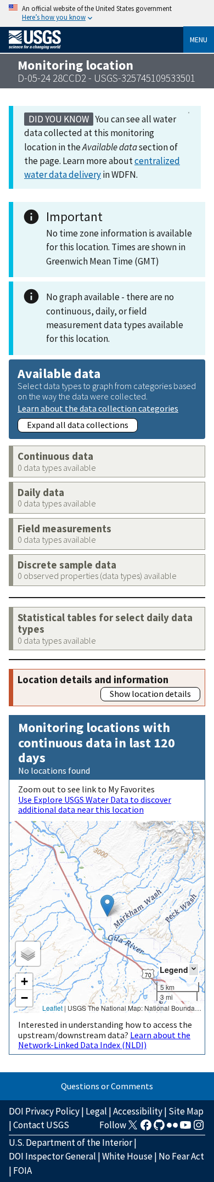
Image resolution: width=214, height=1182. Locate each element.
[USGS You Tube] (185, 1128)
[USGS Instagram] (198, 1128)
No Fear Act (181, 1156)
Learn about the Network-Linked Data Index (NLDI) (104, 1039)
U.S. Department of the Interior (70, 1142)
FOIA (22, 1170)
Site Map (186, 1111)
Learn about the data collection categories (98, 408)
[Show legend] (193, 969)
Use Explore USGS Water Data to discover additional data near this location (94, 804)
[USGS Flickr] (172, 1128)
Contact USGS (41, 1125)
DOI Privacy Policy (44, 1111)
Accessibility (137, 1111)
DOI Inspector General (52, 1156)
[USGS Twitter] (132, 1128)
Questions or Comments (107, 1085)
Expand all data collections (77, 424)
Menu (198, 39)
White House (127, 1156)
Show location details (150, 693)
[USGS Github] (159, 1128)
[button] (107, 905)
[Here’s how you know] (107, 13)
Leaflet (52, 1007)
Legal (96, 1111)
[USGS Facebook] (146, 1128)
